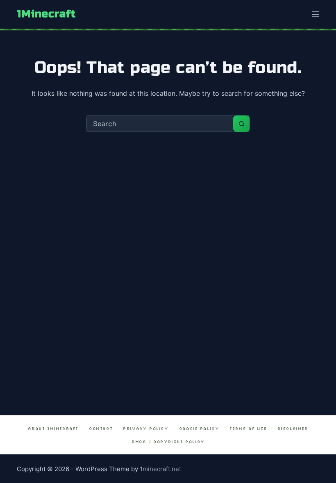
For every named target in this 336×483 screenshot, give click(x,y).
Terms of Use (247, 428)
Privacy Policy (145, 428)
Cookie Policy (199, 428)
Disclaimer (292, 428)
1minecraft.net (160, 469)
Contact (100, 428)
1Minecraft (46, 14)
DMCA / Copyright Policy (168, 442)
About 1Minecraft (53, 428)
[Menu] (315, 14)
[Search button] (241, 123)
